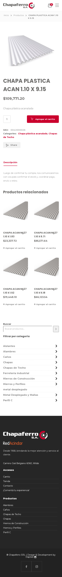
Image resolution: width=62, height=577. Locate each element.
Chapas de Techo (14, 367)
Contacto (8, 486)
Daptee (30, 557)
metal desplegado (15, 389)
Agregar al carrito (45, 119)
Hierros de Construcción (19, 378)
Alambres (9, 351)
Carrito (6, 477)
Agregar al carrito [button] (15, 248)
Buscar (7, 324)
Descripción (10, 162)
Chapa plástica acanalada (32, 133)
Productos (19, 15)
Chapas (8, 362)
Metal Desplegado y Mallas (20, 395)
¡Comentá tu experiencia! (16, 490)
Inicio (6, 15)
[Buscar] (56, 329)
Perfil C (7, 400)
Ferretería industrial (16, 373)
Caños (7, 357)
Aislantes (9, 346)
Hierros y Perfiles (14, 384)
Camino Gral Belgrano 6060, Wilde (21, 463)
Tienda (6, 481)
